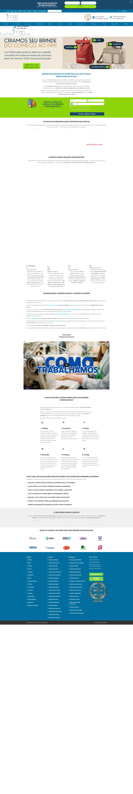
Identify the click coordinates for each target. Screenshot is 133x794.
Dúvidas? (37, 195)
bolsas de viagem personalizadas (61, 314)
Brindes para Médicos (53, 581)
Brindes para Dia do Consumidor (77, 613)
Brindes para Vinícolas (54, 584)
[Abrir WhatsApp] (129, 790)
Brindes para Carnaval (74, 599)
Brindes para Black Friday (75, 593)
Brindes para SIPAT (74, 565)
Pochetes (30, 584)
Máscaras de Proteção (33, 605)
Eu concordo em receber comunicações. (81, 106)
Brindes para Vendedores (54, 596)
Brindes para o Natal (74, 596)
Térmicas (30, 565)
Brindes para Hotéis (53, 565)
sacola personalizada (53, 305)
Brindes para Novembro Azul (76, 587)
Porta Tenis (30, 590)
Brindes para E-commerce (54, 593)
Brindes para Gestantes (54, 614)
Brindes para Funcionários (54, 590)
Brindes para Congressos (75, 569)
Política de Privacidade (43, 622)
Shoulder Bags (31, 596)
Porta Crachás (31, 587)
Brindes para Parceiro (53, 599)
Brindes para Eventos (74, 578)
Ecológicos (30, 572)
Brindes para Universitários (55, 575)
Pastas (29, 578)
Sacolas (29, 569)
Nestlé (31, 309)
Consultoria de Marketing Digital (100, 622)
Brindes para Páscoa (74, 607)
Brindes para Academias (54, 617)
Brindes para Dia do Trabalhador (77, 562)
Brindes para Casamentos (54, 608)
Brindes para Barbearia (54, 587)
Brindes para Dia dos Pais (75, 572)
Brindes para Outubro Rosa (76, 584)
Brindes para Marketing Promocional (75, 603)
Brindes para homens (53, 569)
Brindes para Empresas (54, 562)
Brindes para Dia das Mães (75, 559)
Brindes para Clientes (53, 559)
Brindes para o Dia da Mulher (76, 610)
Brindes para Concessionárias (55, 611)
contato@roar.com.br (95, 562)
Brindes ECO (30, 602)
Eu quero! (80, 6)
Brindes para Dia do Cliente (76, 575)
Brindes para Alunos (53, 605)
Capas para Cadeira (32, 581)
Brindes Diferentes (32, 599)
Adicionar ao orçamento (36, 199)
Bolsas (29, 562)
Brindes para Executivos (54, 602)
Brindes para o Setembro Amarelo (77, 581)
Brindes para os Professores (55, 572)
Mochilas (30, 559)
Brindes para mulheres (54, 578)
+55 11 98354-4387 (94, 559)
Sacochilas (30, 593)
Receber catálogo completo (87, 114)
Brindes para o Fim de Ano (75, 590)
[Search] (60, 11)
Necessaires (30, 575)
